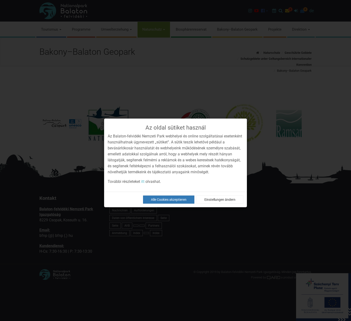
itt (142, 181)
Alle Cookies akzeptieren (168, 199)
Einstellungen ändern (219, 199)
